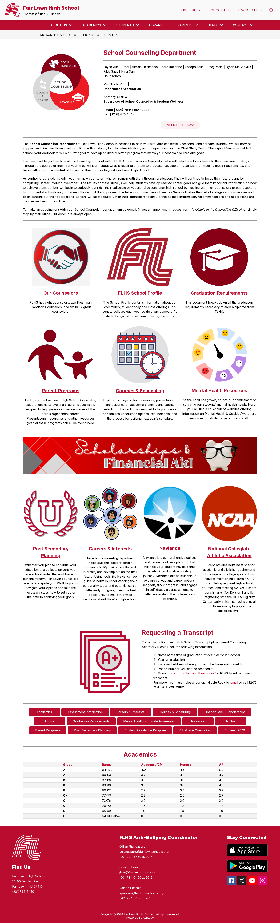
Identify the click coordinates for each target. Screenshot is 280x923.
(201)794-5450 (23, 891)
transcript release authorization (191, 673)
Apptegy (148, 917)
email (234, 682)
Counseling (111, 35)
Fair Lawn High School (55, 35)
